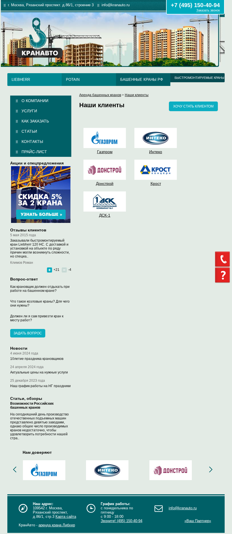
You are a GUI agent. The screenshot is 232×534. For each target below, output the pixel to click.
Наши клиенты (137, 95)
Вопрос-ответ (24, 279)
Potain (73, 79)
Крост (156, 183)
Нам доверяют (37, 452)
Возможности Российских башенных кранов (32, 406)
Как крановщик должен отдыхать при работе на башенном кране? (40, 289)
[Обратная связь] (223, 259)
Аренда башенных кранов (100, 95)
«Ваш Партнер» (197, 521)
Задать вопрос (28, 333)
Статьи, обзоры (26, 398)
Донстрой (104, 183)
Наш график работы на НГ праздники (40, 386)
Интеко (155, 151)
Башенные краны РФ (141, 79)
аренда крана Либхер (56, 525)
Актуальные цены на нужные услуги (39, 372)
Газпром (105, 151)
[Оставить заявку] (223, 275)
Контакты (32, 141)
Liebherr (21, 79)
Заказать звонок (208, 10)
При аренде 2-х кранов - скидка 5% (40, 194)
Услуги (29, 111)
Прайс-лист (34, 151)
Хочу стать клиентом (193, 106)
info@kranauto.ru (183, 508)
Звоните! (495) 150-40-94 (121, 521)
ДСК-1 (104, 215)
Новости (18, 348)
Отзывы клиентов (28, 230)
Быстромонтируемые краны (199, 77)
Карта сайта (65, 516)
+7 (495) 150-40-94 (195, 5)
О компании (35, 100)
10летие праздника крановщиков (36, 359)
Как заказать (35, 121)
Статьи (29, 131)
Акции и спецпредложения (37, 163)
